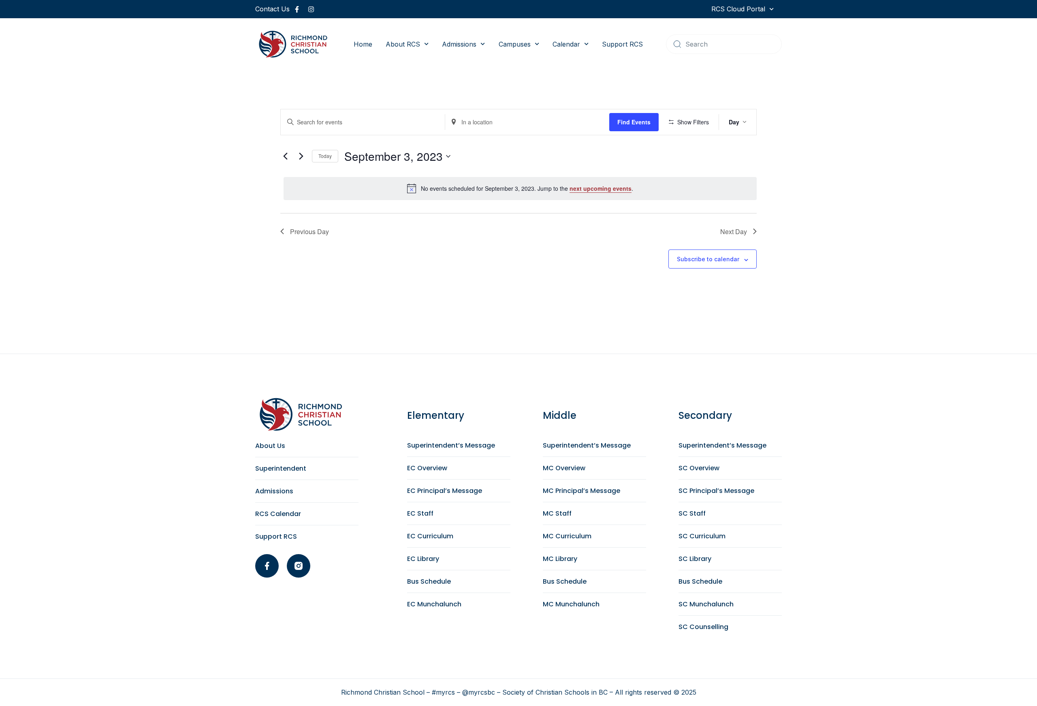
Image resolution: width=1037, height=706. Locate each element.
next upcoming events (601, 188)
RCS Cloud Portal (738, 9)
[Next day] (301, 156)
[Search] (677, 44)
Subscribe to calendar (708, 259)
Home (363, 44)
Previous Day (309, 231)
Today (325, 155)
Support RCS (622, 44)
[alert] (520, 188)
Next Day (733, 231)
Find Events (634, 122)
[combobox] (724, 44)
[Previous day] (285, 156)
